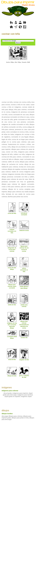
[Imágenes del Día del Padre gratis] (11, 24)
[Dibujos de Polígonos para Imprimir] (25, 28)
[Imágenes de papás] (20, 24)
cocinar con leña (11, 34)
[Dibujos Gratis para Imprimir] (11, 28)
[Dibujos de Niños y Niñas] (25, 24)
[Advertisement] (18, 81)
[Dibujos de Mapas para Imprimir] (20, 28)
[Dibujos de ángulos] (16, 28)
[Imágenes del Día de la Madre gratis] (16, 24)
